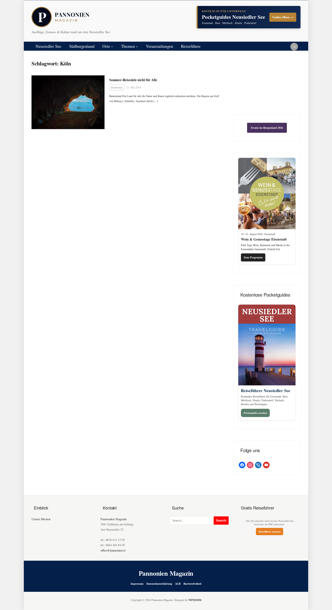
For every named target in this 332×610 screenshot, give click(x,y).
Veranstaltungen (159, 46)
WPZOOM (194, 600)
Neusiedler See (48, 46)
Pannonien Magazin (166, 573)
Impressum (137, 584)
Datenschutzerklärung (159, 584)
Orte (106, 46)
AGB (178, 584)
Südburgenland (82, 46)
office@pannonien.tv (113, 550)
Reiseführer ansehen (270, 531)
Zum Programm (253, 257)
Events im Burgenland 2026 (267, 128)
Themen (128, 46)
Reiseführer (191, 46)
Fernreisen (116, 87)
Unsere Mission (41, 519)
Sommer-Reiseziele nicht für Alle (133, 80)
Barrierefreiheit (192, 584)
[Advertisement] (266, 85)
